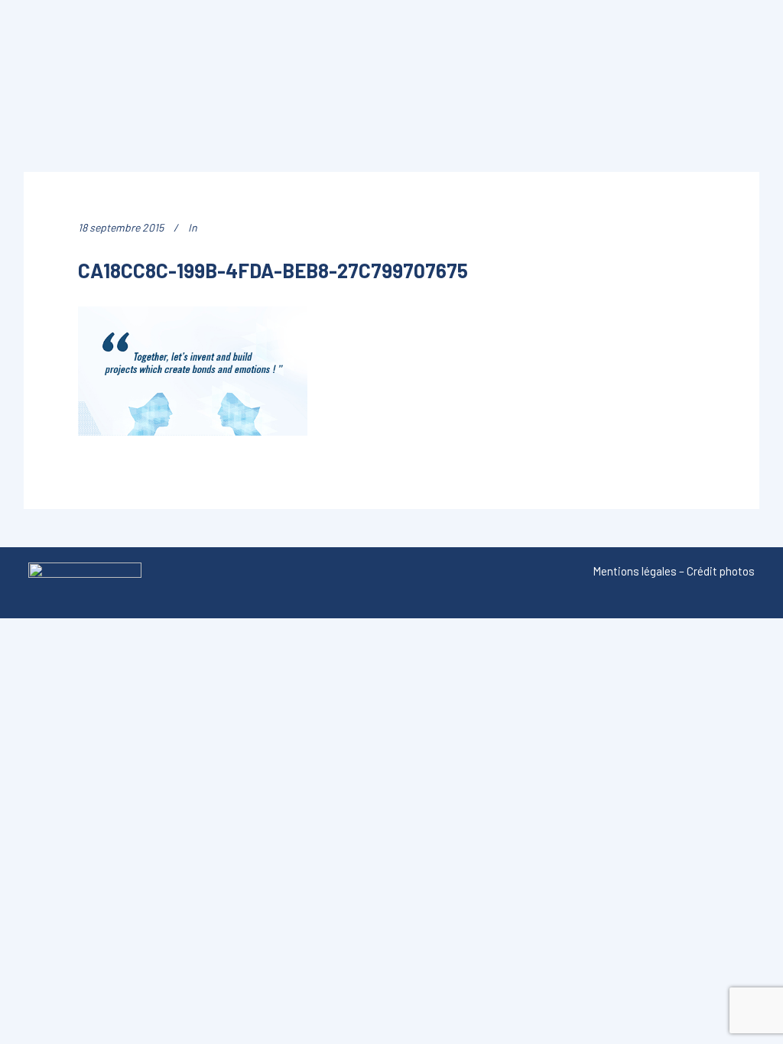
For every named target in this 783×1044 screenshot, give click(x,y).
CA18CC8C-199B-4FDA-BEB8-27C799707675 (273, 270)
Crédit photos (721, 571)
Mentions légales (635, 571)
